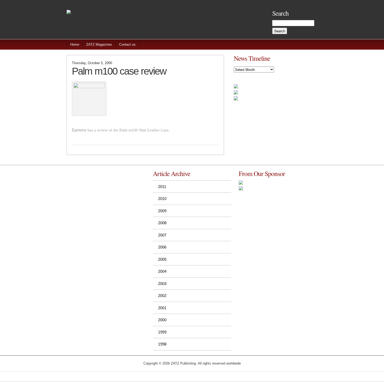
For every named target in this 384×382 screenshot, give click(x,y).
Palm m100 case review (119, 71)
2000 (162, 320)
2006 (162, 247)
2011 (162, 186)
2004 (162, 271)
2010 (162, 198)
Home (74, 44)
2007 (162, 235)
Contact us (127, 44)
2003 (162, 283)
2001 (162, 308)
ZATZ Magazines (99, 44)
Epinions (79, 130)
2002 (162, 295)
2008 (162, 223)
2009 (162, 211)
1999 (162, 332)
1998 (162, 344)
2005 (162, 259)
